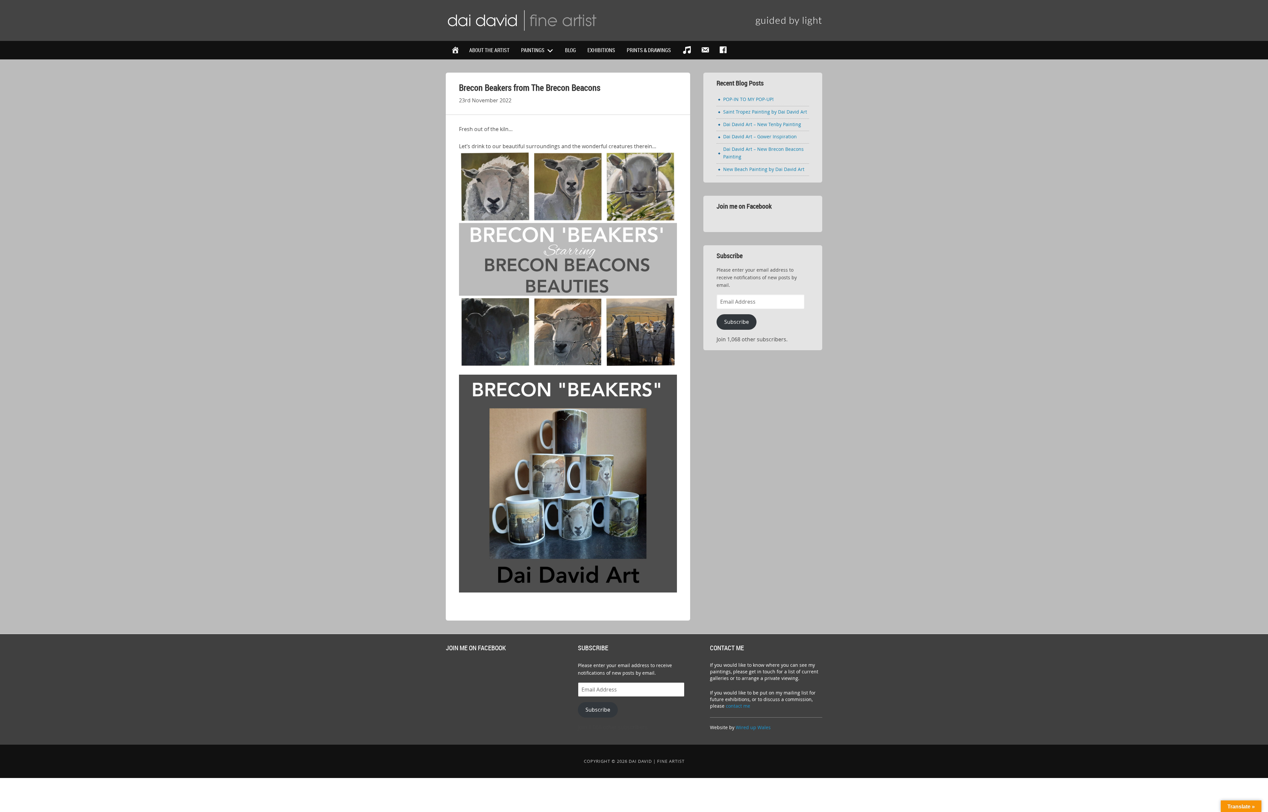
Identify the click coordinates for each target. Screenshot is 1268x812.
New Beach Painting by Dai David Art (763, 169)
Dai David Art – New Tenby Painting (762, 124)
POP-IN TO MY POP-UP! (748, 99)
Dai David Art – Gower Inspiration (760, 136)
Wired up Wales (753, 727)
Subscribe (736, 321)
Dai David (522, 20)
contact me (738, 706)
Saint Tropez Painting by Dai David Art (765, 112)
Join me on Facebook (744, 206)
